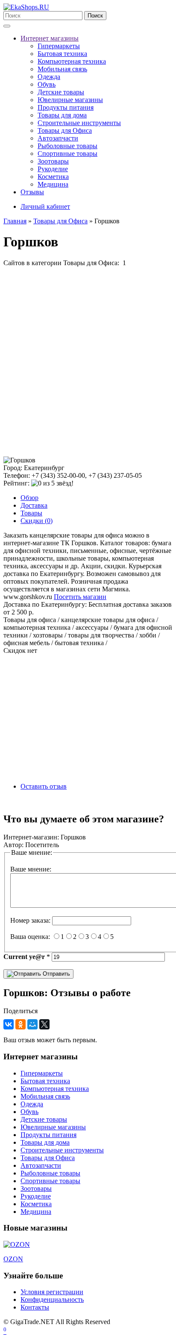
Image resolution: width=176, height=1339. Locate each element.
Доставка (34, 505)
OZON (13, 1259)
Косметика (53, 176)
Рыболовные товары (67, 145)
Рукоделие (53, 168)
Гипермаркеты (59, 46)
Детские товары (61, 92)
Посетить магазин (80, 596)
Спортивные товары (67, 153)
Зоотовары (53, 161)
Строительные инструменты (79, 122)
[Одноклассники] (20, 1024)
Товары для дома (62, 115)
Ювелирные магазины (70, 99)
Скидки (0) (37, 520)
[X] (44, 1024)
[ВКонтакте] (8, 1024)
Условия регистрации (52, 1291)
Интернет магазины (50, 38)
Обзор (29, 497)
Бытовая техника (62, 53)
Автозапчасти (58, 138)
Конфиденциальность (52, 1299)
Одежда (49, 76)
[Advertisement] (88, 362)
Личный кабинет (45, 206)
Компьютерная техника (72, 61)
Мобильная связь (62, 69)
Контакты (35, 1307)
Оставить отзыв (44, 786)
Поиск (95, 15)
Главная (14, 221)
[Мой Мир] (32, 1024)
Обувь (47, 84)
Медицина (53, 184)
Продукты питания (66, 107)
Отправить (55, 974)
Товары (31, 513)
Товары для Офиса (65, 130)
